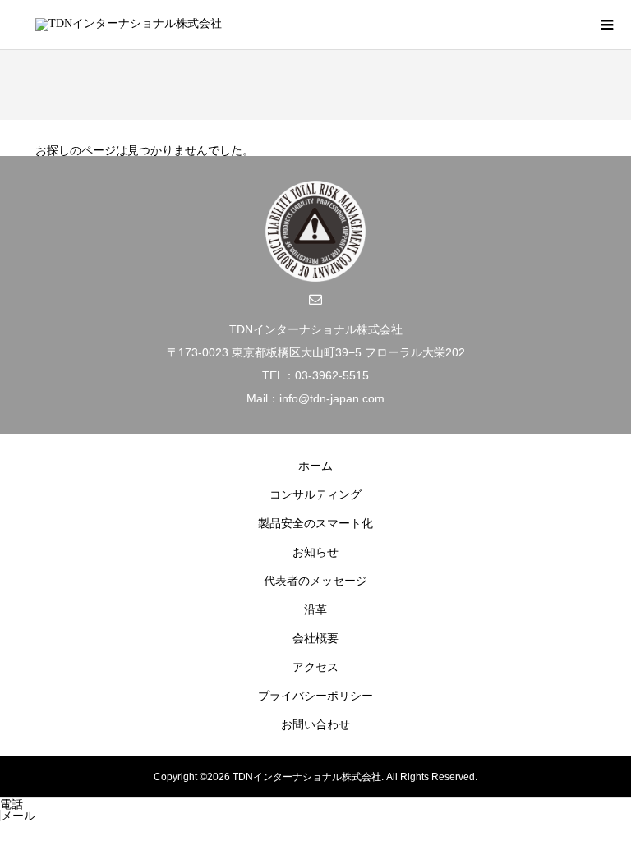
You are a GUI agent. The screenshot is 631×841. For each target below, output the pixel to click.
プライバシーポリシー (315, 695)
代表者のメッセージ (315, 580)
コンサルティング (315, 494)
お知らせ (315, 551)
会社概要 (315, 638)
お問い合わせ (315, 724)
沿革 (315, 609)
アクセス (315, 666)
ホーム (315, 465)
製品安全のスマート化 (315, 523)
